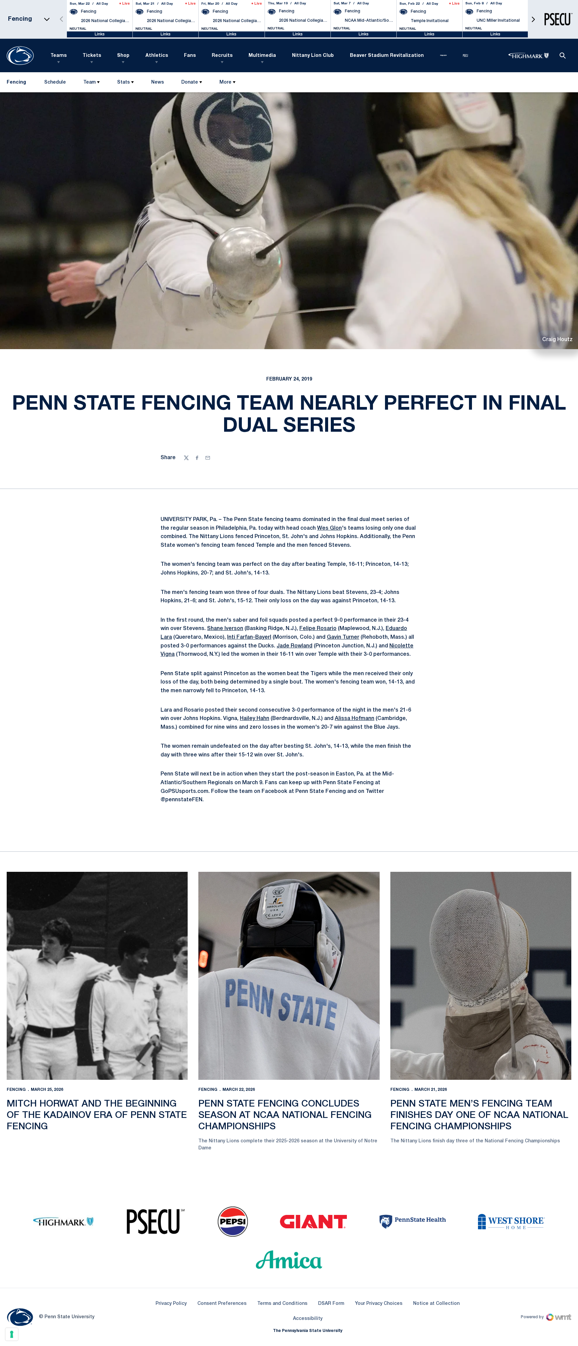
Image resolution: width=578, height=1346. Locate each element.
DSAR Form (331, 1304)
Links (100, 34)
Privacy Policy (171, 1304)
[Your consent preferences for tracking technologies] (11, 1334)
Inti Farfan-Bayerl (249, 637)
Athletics (157, 56)
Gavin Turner (343, 637)
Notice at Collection (436, 1304)
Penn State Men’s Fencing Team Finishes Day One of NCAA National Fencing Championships (479, 1115)
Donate (189, 82)
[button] (533, 19)
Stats (123, 82)
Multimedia (262, 56)
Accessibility (307, 1318)
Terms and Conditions (282, 1304)
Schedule (55, 82)
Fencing (16, 1090)
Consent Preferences (222, 1304)
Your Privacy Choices (378, 1304)
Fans (190, 56)
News (157, 82)
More (225, 82)
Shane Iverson (225, 628)
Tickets (92, 56)
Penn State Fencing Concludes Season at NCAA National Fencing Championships (285, 1115)
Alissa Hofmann (354, 718)
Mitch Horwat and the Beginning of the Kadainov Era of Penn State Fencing (97, 1115)
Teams (59, 56)
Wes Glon (329, 528)
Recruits (222, 56)
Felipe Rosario (317, 628)
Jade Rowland (294, 646)
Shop (123, 56)
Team (89, 82)
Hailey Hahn (254, 718)
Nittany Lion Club (313, 56)
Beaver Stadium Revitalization (387, 56)
